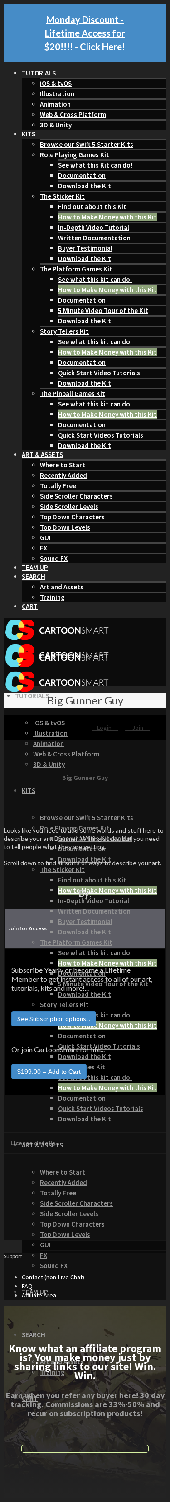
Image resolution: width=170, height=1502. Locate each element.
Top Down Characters (72, 517)
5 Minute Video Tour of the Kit (103, 310)
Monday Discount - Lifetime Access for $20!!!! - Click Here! (84, 33)
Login (105, 727)
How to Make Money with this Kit (107, 217)
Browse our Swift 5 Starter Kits (86, 144)
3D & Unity (56, 125)
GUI (45, 537)
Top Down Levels (65, 527)
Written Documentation (94, 237)
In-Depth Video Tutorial (93, 227)
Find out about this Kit (92, 206)
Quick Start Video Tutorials (99, 373)
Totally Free (58, 485)
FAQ (27, 1286)
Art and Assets (61, 587)
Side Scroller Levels (69, 506)
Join (137, 727)
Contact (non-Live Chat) (53, 1277)
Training (52, 597)
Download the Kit (84, 186)
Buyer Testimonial (85, 248)
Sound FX (54, 558)
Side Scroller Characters (76, 496)
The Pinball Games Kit (72, 393)
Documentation (82, 175)
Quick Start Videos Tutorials (100, 435)
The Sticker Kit (62, 196)
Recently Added (63, 475)
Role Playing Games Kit (74, 154)
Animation (55, 104)
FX (43, 548)
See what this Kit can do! (95, 165)
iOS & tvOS (56, 83)
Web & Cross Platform (73, 114)
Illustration (57, 93)
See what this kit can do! (95, 279)
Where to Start (62, 465)
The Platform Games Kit (76, 269)
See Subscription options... (53, 1019)
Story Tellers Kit (64, 331)
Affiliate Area (39, 1295)
